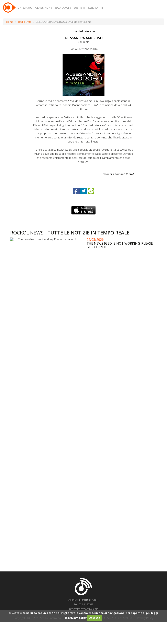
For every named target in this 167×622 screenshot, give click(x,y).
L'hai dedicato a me (84, 31)
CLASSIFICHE (43, 8)
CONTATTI (95, 8)
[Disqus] (83, 406)
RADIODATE (63, 8)
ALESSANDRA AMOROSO (84, 38)
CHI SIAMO (25, 8)
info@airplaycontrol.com (83, 609)
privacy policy (77, 617)
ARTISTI (79, 8)
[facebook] (76, 195)
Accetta (94, 617)
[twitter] (84, 195)
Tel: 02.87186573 (83, 604)
